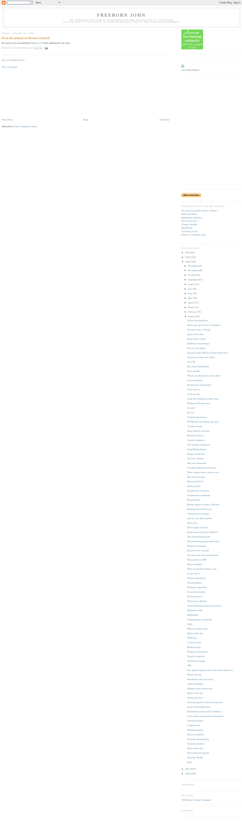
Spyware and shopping (198, 739)
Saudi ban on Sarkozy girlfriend (202, 532)
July (190, 288)
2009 (188, 257)
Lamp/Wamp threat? (197, 449)
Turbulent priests (195, 720)
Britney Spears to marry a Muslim (203, 504)
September (193, 279)
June (190, 293)
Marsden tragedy (195, 729)
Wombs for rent (194, 674)
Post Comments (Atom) (26, 126)
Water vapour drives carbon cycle (203, 472)
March (191, 307)
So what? (191, 407)
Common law (193, 725)
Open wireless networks (198, 430)
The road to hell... (189, 220)
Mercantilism (193, 499)
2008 (188, 261)
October (192, 275)
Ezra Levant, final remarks (199, 518)
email (184, 69)
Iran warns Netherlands (198, 366)
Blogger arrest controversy (200, 688)
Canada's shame (194, 426)
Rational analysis (195, 435)
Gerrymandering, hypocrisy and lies (204, 605)
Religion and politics (197, 651)
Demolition (186, 227)
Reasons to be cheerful (198, 550)
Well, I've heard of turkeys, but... (202, 568)
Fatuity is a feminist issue (193, 234)
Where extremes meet (197, 628)
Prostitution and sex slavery (200, 679)
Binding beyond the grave (199, 509)
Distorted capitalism (197, 587)
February (192, 311)
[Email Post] (45, 48)
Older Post (165, 119)
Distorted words (194, 610)
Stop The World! (195, 757)
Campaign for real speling (199, 619)
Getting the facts (195, 697)
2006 (188, 773)
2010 (188, 252)
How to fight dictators (197, 527)
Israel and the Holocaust (198, 706)
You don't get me (189, 231)
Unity (190, 624)
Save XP (191, 361)
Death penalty (194, 486)
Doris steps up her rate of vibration (203, 325)
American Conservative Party (201, 357)
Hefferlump (192, 614)
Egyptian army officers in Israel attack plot (207, 352)
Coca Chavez (193, 389)
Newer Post (7, 119)
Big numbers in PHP (197, 559)
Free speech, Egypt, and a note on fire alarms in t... (211, 670)
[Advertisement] (28, 93)
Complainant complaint (198, 495)
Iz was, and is (193, 573)
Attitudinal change (196, 660)
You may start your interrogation (202, 555)
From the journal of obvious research (25, 38)
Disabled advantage (196, 545)
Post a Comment (9, 66)
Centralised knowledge (198, 513)
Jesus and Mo (193, 371)
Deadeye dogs (194, 647)
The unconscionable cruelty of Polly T (199, 210)
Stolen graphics (194, 582)
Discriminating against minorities (203, 541)
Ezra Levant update (196, 348)
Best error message (196, 476)
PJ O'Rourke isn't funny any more (203, 421)
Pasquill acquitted (196, 656)
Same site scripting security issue (203, 398)
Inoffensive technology (198, 343)
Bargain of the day (196, 453)
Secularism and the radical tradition (204, 711)
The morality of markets (198, 444)
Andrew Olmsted (195, 683)
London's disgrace (196, 440)
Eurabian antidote (195, 743)
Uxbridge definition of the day (201, 467)
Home (86, 119)
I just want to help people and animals (205, 716)
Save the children (195, 458)
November (193, 270)
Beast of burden (194, 564)
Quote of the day (195, 633)
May (190, 298)
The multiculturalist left (198, 536)
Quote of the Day (195, 334)
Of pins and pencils (196, 578)
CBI (189, 665)
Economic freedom (196, 591)
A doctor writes (194, 642)
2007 (188, 768)
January (192, 316)
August (191, 284)
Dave (189, 762)
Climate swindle (189, 224)
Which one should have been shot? (204, 375)
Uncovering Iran (195, 380)
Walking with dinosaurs (198, 403)
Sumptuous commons (191, 217)
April (190, 302)
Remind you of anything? (199, 384)
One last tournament (197, 463)
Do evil (190, 412)
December (193, 265)
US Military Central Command (196, 799)
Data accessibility (195, 734)
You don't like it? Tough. (199, 329)
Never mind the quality (198, 752)
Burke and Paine (189, 213)
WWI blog (192, 637)
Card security (193, 394)
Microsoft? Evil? (195, 481)
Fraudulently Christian (198, 490)
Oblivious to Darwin (197, 601)
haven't (39, 42)
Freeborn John (121, 15)
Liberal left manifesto (197, 320)
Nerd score (192, 522)
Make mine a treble (196, 338)
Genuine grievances (196, 417)
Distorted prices (194, 596)
